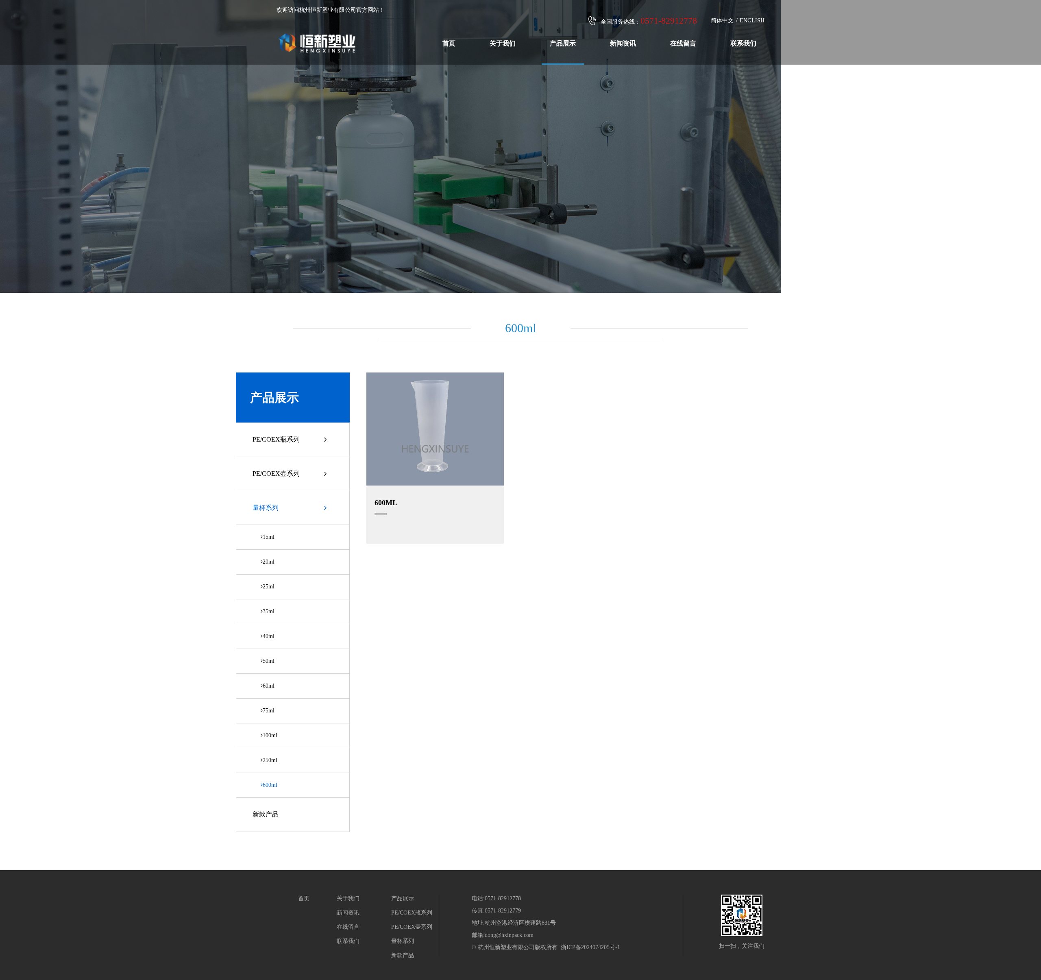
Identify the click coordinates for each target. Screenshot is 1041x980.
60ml (268, 686)
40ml (268, 636)
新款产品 (266, 814)
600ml (270, 785)
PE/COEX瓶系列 (276, 439)
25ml (268, 587)
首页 (448, 43)
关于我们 (503, 43)
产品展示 (563, 43)
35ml (268, 611)
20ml (268, 562)
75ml (268, 711)
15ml (268, 537)
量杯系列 (266, 507)
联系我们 (743, 43)
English (752, 20)
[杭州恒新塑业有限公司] (317, 36)
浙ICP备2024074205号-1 (590, 947)
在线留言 (683, 43)
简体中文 (722, 20)
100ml (270, 735)
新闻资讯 (623, 43)
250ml (270, 760)
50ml (268, 661)
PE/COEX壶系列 (276, 473)
